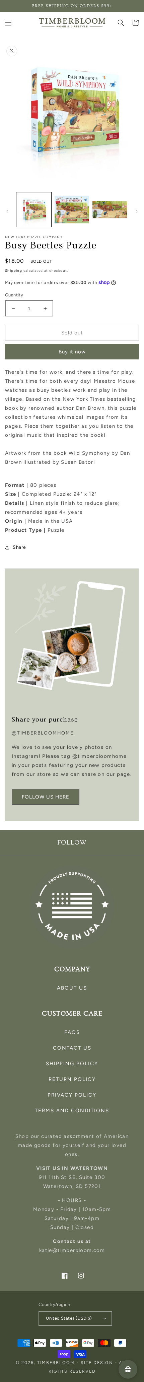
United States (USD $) (69, 1318)
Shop (22, 1136)
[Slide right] (136, 211)
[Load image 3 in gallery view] (109, 209)
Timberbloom (56, 1362)
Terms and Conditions (72, 1111)
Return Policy (72, 1079)
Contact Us (72, 1048)
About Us (72, 988)
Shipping (13, 270)
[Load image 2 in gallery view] (72, 209)
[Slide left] (7, 211)
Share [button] (19, 547)
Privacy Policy (72, 1095)
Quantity (14, 294)
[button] (8, 22)
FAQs (72, 1032)
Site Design (97, 1362)
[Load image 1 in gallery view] (33, 209)
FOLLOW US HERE (45, 797)
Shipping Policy (72, 1064)
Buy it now (72, 352)
